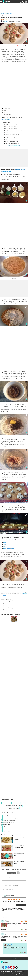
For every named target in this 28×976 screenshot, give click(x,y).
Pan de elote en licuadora (8, 822)
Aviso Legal (22, 971)
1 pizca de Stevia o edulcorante (12, 144)
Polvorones (8, 806)
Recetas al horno (6, 119)
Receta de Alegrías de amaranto (19, 838)
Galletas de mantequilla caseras (9, 820)
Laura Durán (6, 21)
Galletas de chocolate (17, 806)
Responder (3, 929)
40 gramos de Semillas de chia (12, 142)
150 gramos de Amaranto (11, 124)
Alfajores (23, 803)
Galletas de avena (16, 803)
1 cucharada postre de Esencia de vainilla (12, 139)
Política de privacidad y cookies (7, 973)
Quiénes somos (16, 971)
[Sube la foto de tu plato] (18, 873)
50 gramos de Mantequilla (11, 128)
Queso (4, 542)
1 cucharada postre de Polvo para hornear (12, 135)
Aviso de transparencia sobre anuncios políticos (10, 974)
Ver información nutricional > (14, 146)
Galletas (11, 13)
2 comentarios (17, 19)
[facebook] (3, 967)
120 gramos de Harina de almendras (13, 130)
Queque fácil (5, 829)
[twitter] (6, 967)
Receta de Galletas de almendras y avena (19, 846)
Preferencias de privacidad (18, 973)
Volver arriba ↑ (14, 959)
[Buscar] (26, 2)
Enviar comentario (21, 905)
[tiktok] (16, 967)
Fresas (4, 544)
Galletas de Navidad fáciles (19, 854)
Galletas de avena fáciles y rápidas (10, 818)
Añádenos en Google (22, 46)
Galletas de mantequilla (14, 808)
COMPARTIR (22, 2)
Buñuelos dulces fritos (7, 816)
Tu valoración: (6, 901)
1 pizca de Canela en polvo (11, 132)
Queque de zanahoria (7, 831)
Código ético (22, 974)
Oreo (4, 546)
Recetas (2, 13)
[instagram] (8, 967)
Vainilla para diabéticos (8, 548)
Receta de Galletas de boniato (19, 862)
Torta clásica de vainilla (8, 827)
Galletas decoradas (6, 803)
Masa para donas (6, 825)
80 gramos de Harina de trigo (12, 126)
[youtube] (11, 967)
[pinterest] (14, 967)
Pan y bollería (6, 13)
